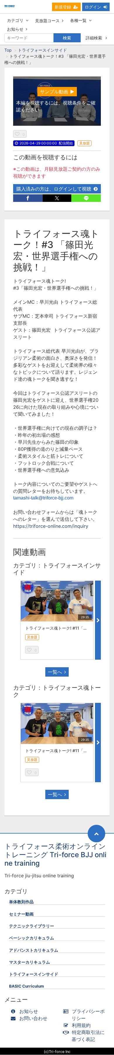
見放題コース (47, 20)
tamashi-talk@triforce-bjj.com (43, 497)
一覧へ (55, 672)
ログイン (93, 6)
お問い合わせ (33, 1018)
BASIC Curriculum (26, 986)
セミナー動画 (21, 914)
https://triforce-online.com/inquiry (50, 526)
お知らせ (15, 29)
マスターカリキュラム (29, 962)
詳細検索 (94, 37)
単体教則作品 (21, 901)
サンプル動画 (54, 92)
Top (8, 50)
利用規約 (81, 1025)
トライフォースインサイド (42, 50)
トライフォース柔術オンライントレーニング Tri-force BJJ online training (55, 854)
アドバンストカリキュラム (33, 950)
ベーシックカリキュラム (31, 938)
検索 (67, 37)
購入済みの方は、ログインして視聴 (53, 189)
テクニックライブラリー (31, 926)
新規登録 (63, 6)
